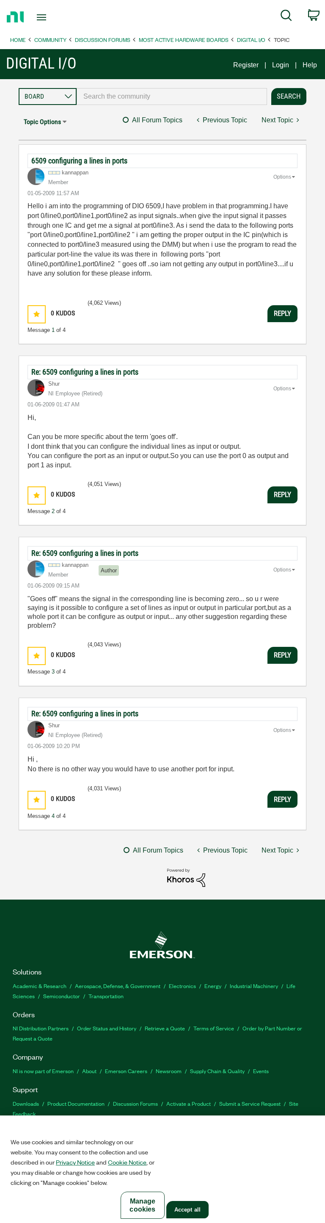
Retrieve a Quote (165, 1028)
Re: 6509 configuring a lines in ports (84, 371)
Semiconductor (61, 996)
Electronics (182, 986)
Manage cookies (142, 1205)
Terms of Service (213, 1028)
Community (50, 40)
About (89, 1071)
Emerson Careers (126, 1071)
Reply (282, 313)
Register (246, 65)
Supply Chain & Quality (217, 1071)
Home (18, 40)
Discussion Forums (102, 40)
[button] (36, 314)
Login (280, 65)
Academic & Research (39, 986)
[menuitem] (286, 16)
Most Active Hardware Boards (184, 40)
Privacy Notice (75, 1162)
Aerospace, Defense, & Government (117, 986)
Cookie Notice (127, 1162)
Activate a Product (188, 1103)
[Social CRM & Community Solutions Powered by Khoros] (186, 877)
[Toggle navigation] (51, 17)
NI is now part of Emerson (43, 1071)
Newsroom (169, 1071)
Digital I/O (251, 40)
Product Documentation (76, 1103)
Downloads (26, 1103)
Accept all (187, 1209)
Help (310, 65)
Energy (212, 986)
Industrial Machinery (254, 986)
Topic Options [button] (42, 122)
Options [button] (282, 177)
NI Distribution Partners (41, 1028)
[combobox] (172, 96)
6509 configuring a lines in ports (79, 160)
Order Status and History (106, 1028)
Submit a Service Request (250, 1103)
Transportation (106, 996)
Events (261, 1071)
